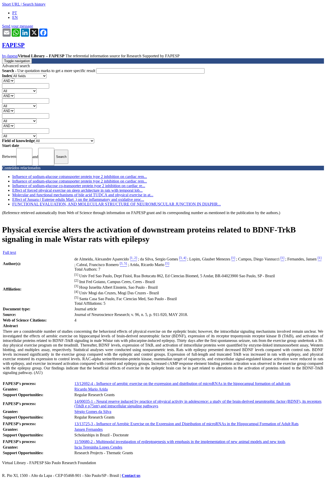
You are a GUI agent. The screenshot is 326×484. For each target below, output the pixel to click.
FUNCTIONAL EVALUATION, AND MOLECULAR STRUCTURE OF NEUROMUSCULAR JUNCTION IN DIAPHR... (116, 204)
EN (15, 17)
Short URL (11, 4)
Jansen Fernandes (88, 429)
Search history (34, 4)
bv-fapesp (10, 56)
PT (14, 13)
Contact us (131, 475)
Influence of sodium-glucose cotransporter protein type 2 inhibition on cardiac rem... (79, 176)
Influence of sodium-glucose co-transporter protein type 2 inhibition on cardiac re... (78, 186)
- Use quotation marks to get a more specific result (49, 70)
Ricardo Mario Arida (91, 389)
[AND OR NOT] (8, 80)
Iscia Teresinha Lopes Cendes (98, 447)
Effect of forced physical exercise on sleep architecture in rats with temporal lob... (77, 190)
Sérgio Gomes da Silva (92, 411)
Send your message (17, 26)
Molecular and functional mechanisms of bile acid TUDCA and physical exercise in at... (82, 195)
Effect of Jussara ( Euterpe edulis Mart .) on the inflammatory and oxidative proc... (78, 199)
